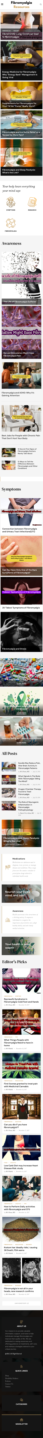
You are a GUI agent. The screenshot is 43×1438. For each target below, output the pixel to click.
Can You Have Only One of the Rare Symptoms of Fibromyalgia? (19, 571)
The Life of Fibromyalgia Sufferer (19, 301)
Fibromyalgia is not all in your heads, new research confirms (19, 1290)
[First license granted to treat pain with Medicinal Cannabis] (21, 1072)
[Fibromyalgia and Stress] (21, 632)
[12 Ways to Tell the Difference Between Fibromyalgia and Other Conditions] (8, 465)
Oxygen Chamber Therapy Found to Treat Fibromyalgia (29, 791)
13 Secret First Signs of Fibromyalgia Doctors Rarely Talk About (27, 451)
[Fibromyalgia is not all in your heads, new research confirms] (21, 1277)
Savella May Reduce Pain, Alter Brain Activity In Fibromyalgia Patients (29, 765)
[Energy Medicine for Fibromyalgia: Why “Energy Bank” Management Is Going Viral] (21, 61)
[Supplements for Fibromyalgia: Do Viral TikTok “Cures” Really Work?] (21, 95)
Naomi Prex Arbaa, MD (27, 813)
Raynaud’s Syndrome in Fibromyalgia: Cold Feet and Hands (21, 1000)
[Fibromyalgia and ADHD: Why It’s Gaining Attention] (21, 375)
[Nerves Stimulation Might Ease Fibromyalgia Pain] (21, 332)
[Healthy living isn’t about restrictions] (21, 731)
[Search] (41, 5)
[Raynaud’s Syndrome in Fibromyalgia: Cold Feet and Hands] (21, 988)
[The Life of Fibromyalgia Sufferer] (21, 278)
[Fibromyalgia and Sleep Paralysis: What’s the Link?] (21, 157)
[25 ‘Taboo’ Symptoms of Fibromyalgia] (21, 594)
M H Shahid (9, 1049)
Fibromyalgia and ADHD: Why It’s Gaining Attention (18, 394)
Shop (7, 1375)
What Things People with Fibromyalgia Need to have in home (18, 1043)
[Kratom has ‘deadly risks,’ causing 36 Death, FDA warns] (21, 1236)
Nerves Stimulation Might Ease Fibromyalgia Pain (18, 354)
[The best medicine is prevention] (21, 672)
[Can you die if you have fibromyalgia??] (21, 1113)
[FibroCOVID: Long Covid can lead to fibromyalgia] (21, 26)
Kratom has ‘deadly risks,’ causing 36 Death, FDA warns (20, 1249)
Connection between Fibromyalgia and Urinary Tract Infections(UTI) (19, 530)
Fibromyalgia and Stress (14, 648)
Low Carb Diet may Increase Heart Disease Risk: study (21, 1167)
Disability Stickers (11, 1378)
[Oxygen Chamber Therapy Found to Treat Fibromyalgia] (9, 792)
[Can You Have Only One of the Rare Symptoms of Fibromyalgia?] (21, 556)
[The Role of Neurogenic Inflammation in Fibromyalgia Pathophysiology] (9, 805)
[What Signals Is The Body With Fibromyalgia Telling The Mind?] (9, 779)
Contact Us (9, 1384)
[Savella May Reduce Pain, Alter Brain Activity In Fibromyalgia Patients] (9, 766)
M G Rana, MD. (25, 772)
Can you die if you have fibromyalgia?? (15, 1126)
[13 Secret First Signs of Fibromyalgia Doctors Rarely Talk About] (8, 452)
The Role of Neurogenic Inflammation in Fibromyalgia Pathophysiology (28, 806)
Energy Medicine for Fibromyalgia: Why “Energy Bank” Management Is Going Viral (19, 75)
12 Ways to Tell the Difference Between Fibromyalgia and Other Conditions (27, 465)
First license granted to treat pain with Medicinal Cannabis (21, 1085)
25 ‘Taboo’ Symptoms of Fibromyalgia (21, 607)
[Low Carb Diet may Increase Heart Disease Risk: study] (21, 1154)
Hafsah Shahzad (9, 844)
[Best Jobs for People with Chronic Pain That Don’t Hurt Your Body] (21, 418)
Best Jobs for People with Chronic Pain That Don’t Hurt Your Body (21, 437)
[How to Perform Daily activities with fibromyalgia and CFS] (21, 1195)
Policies (8, 1381)
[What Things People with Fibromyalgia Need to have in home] (21, 1030)
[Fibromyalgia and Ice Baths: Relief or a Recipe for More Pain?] (21, 124)
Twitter (8, 1387)
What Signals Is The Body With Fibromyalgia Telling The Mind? (29, 779)
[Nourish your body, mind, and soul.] (21, 893)
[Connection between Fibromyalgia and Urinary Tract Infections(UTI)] (21, 516)
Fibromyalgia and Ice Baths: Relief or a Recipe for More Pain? (21, 133)
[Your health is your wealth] (21, 946)
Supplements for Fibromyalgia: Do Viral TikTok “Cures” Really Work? (19, 104)
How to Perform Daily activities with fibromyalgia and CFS (19, 1208)
